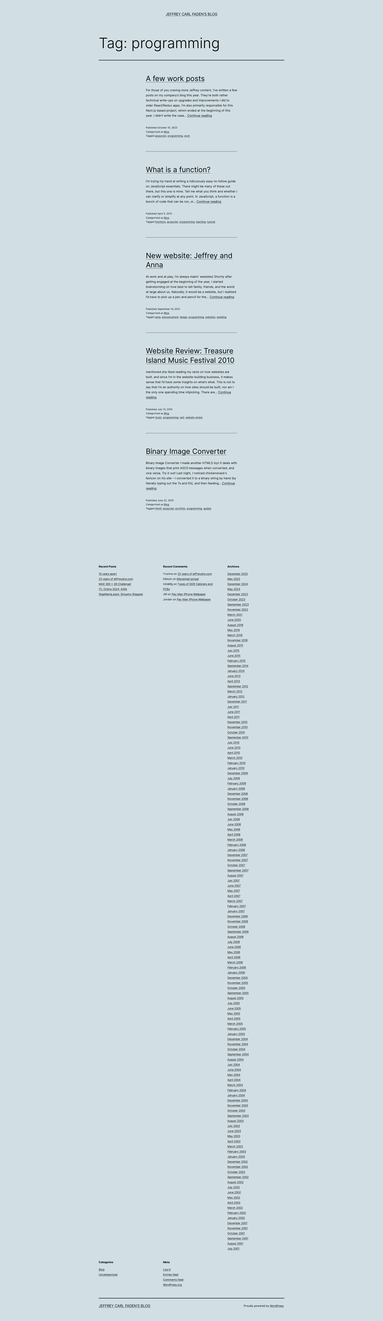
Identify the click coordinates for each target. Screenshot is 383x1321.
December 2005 (237, 977)
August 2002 (235, 1182)
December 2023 (237, 594)
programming (175, 135)
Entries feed (170, 1274)
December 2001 (237, 1223)
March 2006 (235, 962)
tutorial (211, 221)
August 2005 (235, 998)
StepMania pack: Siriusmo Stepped (121, 594)
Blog (166, 131)
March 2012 (234, 691)
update (207, 508)
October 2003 (236, 1110)
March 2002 (235, 1207)
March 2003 (235, 1146)
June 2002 (234, 1192)
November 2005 (237, 982)
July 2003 (233, 1126)
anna (158, 317)
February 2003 (236, 1151)
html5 (158, 508)
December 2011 (237, 701)
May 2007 (233, 890)
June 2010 (233, 747)
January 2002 (236, 1217)
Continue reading (199, 115)
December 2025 (237, 573)
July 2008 (233, 819)
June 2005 (234, 1008)
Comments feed (173, 1279)
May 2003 (233, 1136)
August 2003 (235, 1120)
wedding (221, 317)
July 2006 (233, 941)
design (183, 317)
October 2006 (236, 926)
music (158, 417)
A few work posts (175, 78)
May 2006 (233, 952)
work (187, 135)
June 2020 (234, 619)
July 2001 (233, 1248)
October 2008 (236, 803)
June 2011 (233, 711)
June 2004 (234, 1069)
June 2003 (234, 1131)
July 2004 (233, 1064)
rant (182, 417)
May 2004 (233, 1074)
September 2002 (238, 1177)
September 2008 (238, 808)
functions (160, 221)
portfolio (180, 508)
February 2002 (236, 1212)
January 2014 (236, 670)
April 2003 (233, 1141)
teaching (201, 221)
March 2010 (234, 757)
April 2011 (233, 717)
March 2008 (235, 839)
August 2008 (235, 814)
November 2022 (237, 609)
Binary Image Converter (186, 451)
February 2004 (236, 1090)
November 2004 (237, 1044)
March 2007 (235, 901)
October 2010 (236, 732)
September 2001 (237, 1238)
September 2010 (237, 737)
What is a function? (178, 169)
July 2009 (233, 778)
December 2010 (237, 722)
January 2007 (236, 911)
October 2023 (236, 599)
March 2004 (235, 1085)
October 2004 (236, 1049)
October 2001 (236, 1233)
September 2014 (237, 665)
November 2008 (237, 798)
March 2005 (235, 1023)
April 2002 (233, 1202)
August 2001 (235, 1243)
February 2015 (236, 660)
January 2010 (235, 768)
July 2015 (233, 650)
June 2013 (233, 676)
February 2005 (236, 1028)
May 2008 (233, 829)
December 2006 (237, 916)
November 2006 (237, 921)
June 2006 (234, 947)
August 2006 (235, 936)
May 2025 (233, 578)
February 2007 (236, 906)
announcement (170, 317)
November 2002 (237, 1166)
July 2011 (233, 706)
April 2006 (233, 957)
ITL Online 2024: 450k (113, 589)
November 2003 (237, 1105)
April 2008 (233, 834)
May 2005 (233, 1013)
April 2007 (233, 896)
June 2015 (233, 655)
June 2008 (234, 824)
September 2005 (238, 993)
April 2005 (233, 1018)
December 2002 (237, 1161)
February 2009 (236, 783)
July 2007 (233, 880)
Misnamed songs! (188, 578)
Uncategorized (108, 1274)
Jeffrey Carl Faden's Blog (191, 14)
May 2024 (233, 589)
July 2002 (233, 1187)
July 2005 (233, 1003)
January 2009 (236, 788)
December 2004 (237, 1039)
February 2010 (236, 763)
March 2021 (234, 614)
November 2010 (237, 727)
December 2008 (237, 793)
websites (210, 317)
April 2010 (233, 752)
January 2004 (236, 1095)
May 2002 (233, 1197)
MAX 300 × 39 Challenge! (115, 584)
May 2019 (233, 630)
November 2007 (237, 860)
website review (194, 417)
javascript (160, 135)
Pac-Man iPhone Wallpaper (189, 594)
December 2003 (237, 1100)
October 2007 (236, 865)
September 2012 (237, 686)
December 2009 (237, 773)
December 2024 (237, 584)
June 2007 (234, 885)
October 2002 (236, 1172)
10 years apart (108, 573)
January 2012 (235, 696)
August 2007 (235, 875)
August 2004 (235, 1059)
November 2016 (237, 640)
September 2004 (238, 1054)
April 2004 (234, 1079)
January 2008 (236, 849)
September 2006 (238, 931)
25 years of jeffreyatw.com (116, 578)
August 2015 (235, 645)
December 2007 (237, 855)
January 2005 (236, 1034)
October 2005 (236, 987)
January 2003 (236, 1156)
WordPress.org (172, 1284)
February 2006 (236, 967)
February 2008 (236, 844)
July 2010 (233, 742)
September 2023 (238, 604)
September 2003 (238, 1115)
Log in (167, 1269)
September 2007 (238, 870)
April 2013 (233, 681)
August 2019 (235, 625)
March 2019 (234, 635)
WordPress (277, 1305)
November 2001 (237, 1228)
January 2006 (236, 972)
